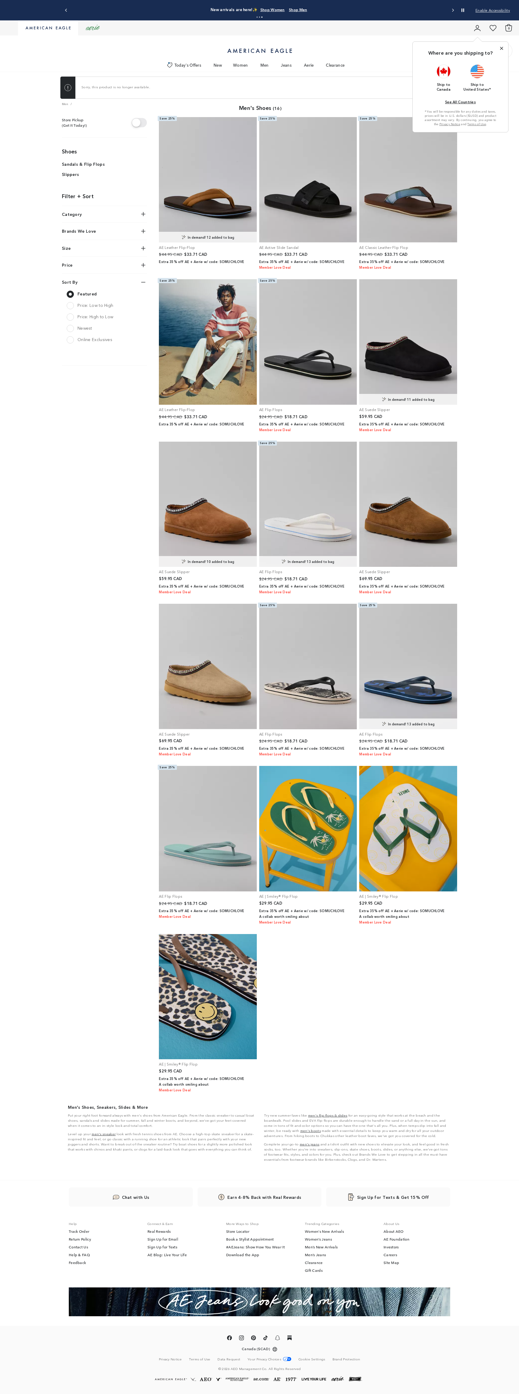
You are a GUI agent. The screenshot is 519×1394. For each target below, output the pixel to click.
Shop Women (272, 9)
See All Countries (460, 101)
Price (67, 265)
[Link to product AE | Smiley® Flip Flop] (308, 828)
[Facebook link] (229, 1338)
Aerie (309, 65)
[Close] (501, 48)
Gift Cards (314, 1270)
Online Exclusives (94, 339)
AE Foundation (396, 1239)
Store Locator (237, 1231)
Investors (391, 1247)
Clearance (335, 65)
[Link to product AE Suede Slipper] (408, 342)
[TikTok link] (265, 1338)
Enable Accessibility (492, 10)
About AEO (394, 1231)
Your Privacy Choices (264, 1359)
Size (66, 248)
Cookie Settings (312, 1359)
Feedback (77, 1262)
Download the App (243, 1254)
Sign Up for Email (162, 1239)
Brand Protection (346, 1358)
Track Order (79, 1231)
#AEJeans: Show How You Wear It (255, 1247)
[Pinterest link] (253, 1338)
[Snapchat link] (277, 1338)
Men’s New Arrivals (321, 1247)
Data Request (228, 1358)
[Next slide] (453, 10)
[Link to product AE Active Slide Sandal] (308, 180)
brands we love (79, 231)
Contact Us (78, 1247)
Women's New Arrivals (324, 1231)
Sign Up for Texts (162, 1247)
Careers (390, 1254)
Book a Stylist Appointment (250, 1239)
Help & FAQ (79, 1254)
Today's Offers (188, 65)
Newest (84, 328)
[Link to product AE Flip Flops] (308, 342)
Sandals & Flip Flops (83, 164)
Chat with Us (136, 1197)
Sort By (69, 282)
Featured (87, 294)
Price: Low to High (95, 305)
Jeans (286, 65)
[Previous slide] (66, 10)
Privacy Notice (449, 124)
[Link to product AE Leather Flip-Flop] (208, 180)
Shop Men (298, 9)
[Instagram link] (241, 1338)
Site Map (391, 1262)
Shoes (69, 151)
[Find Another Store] (139, 122)
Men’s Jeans (315, 1254)
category (72, 214)
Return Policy (80, 1239)
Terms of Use (476, 124)
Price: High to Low (95, 316)
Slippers (70, 174)
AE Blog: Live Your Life (167, 1254)
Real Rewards (159, 1231)
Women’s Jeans (318, 1239)
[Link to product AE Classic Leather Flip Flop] (408, 180)
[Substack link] (289, 1338)
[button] (257, 17)
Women (240, 65)
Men (264, 65)
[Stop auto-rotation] (463, 10)
